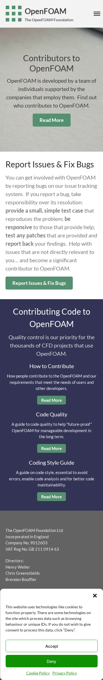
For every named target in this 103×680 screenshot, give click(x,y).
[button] (95, 595)
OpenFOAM (45, 11)
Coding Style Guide (51, 462)
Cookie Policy (38, 673)
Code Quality (51, 414)
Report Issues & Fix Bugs (39, 283)
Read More (52, 120)
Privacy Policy (64, 673)
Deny (51, 661)
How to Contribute (51, 366)
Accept (51, 646)
